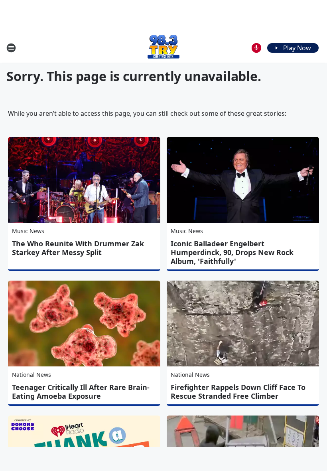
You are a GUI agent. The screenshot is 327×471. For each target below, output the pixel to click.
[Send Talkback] (256, 48)
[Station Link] (163, 48)
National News (31, 374)
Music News (28, 231)
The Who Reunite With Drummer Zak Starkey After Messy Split (78, 248)
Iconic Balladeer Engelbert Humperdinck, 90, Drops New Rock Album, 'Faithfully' (232, 252)
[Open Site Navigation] (11, 48)
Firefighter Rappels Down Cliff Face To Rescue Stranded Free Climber (238, 391)
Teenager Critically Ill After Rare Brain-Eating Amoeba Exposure (81, 391)
